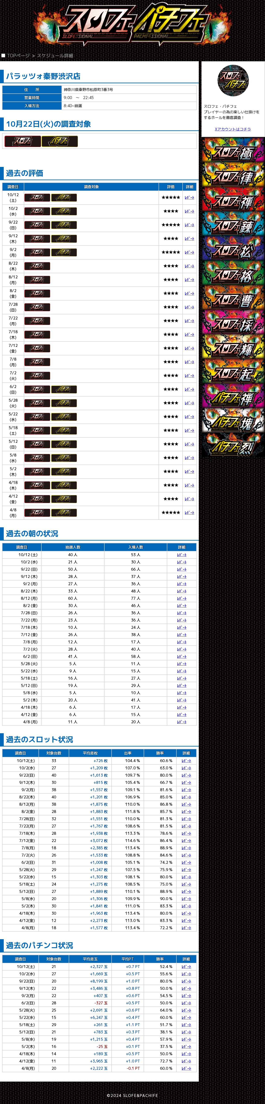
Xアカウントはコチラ (233, 129)
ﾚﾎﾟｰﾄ (189, 197)
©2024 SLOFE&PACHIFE (132, 1095)
